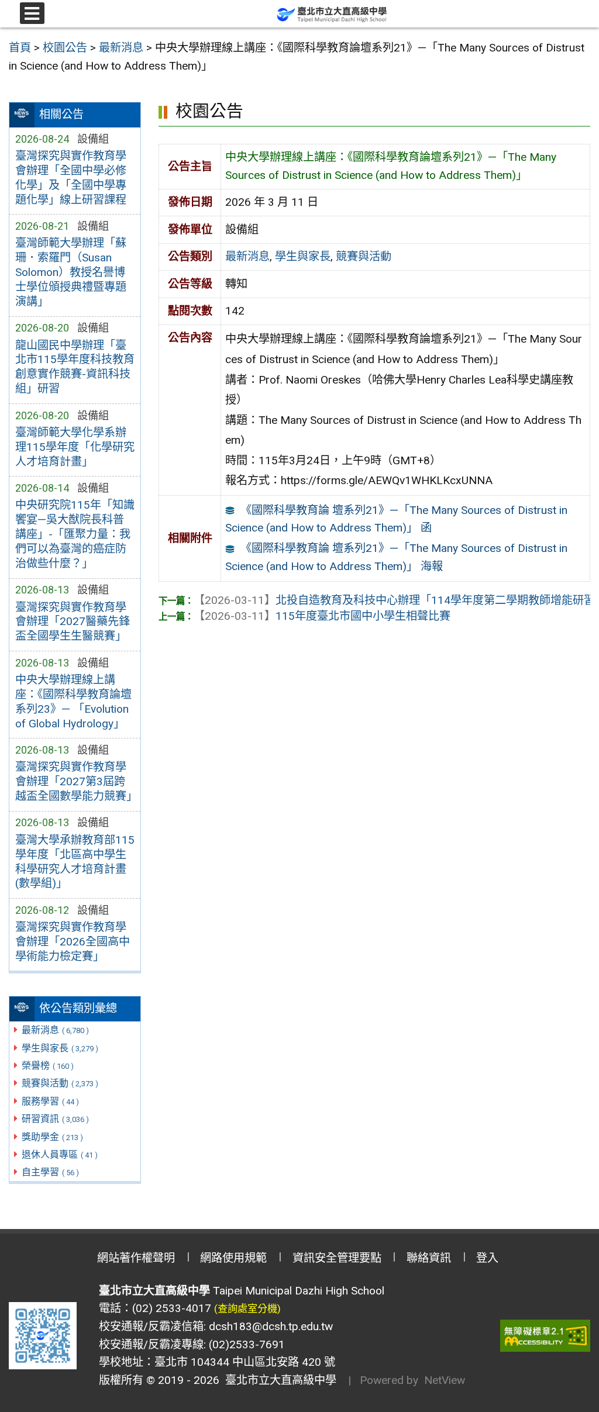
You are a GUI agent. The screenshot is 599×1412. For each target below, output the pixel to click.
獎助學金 (52, 1136)
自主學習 (50, 1172)
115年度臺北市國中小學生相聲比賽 (322, 616)
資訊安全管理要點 (336, 1258)
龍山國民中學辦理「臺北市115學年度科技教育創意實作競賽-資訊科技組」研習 (75, 367)
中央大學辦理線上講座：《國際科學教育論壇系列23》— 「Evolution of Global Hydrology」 (73, 701)
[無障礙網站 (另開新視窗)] (545, 1336)
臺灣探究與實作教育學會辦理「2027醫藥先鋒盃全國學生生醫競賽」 (72, 621)
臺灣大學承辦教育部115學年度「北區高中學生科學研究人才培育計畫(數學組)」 (75, 861)
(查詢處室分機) (247, 1308)
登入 (487, 1258)
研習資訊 (55, 1118)
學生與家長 (60, 1048)
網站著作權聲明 (136, 1258)
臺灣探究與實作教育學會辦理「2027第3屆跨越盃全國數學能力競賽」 (75, 781)
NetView (444, 1380)
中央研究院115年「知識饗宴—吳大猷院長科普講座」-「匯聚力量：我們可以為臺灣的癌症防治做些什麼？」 (75, 534)
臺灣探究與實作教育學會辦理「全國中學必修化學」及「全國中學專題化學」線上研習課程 (70, 177)
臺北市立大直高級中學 (277, 1380)
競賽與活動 (60, 1083)
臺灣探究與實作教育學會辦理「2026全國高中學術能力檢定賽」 (72, 941)
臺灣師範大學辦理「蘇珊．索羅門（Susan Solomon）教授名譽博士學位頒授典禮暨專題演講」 (70, 272)
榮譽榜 (48, 1065)
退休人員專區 (60, 1154)
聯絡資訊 (429, 1258)
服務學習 (50, 1101)
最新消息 (55, 1029)
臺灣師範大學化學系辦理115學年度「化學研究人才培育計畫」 (75, 447)
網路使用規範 (233, 1258)
